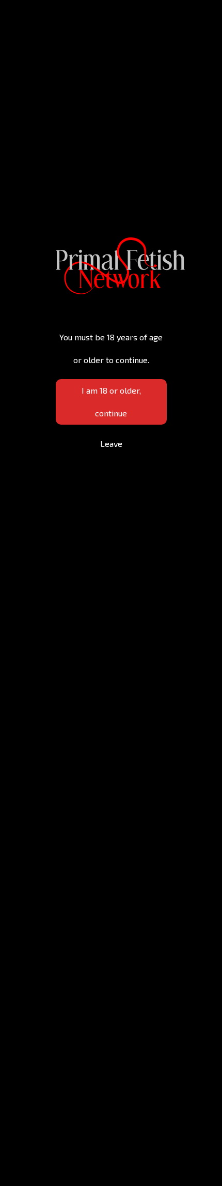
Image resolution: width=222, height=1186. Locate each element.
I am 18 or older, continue (111, 401)
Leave (111, 443)
